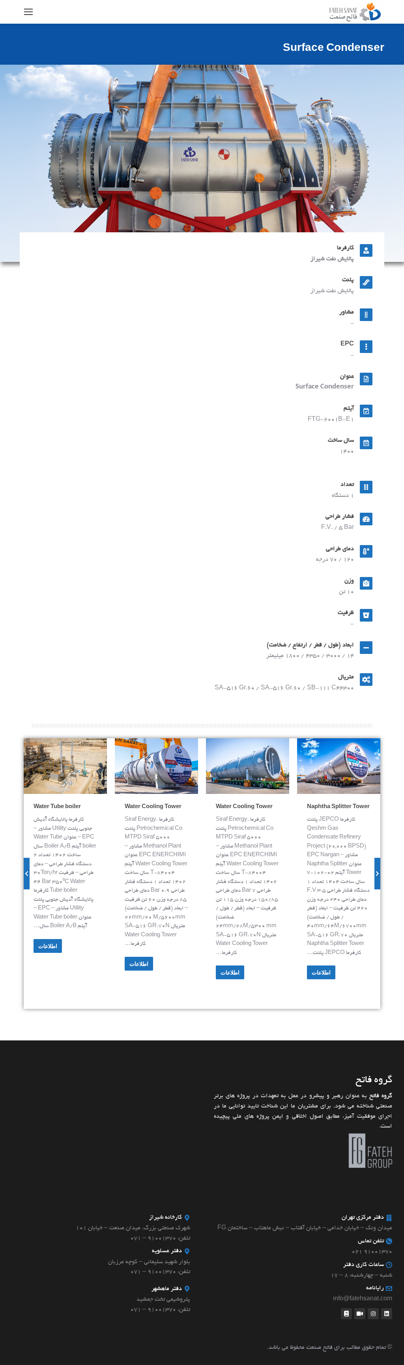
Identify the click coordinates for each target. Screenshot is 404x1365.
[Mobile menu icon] (28, 12)
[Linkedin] (386, 1313)
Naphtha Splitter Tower (338, 807)
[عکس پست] (338, 766)
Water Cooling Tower (244, 807)
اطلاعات (321, 972)
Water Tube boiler (57, 807)
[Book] (346, 1313)
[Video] (359, 1313)
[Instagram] (373, 1313)
